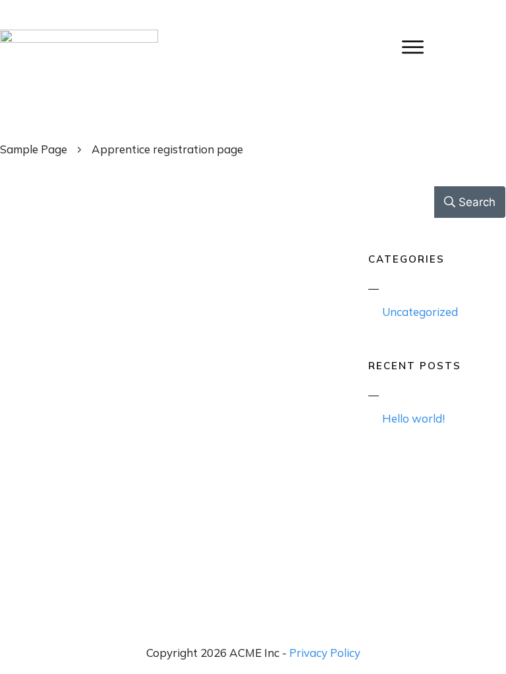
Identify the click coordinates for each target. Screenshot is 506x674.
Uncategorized (420, 312)
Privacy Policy (324, 653)
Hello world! (413, 418)
